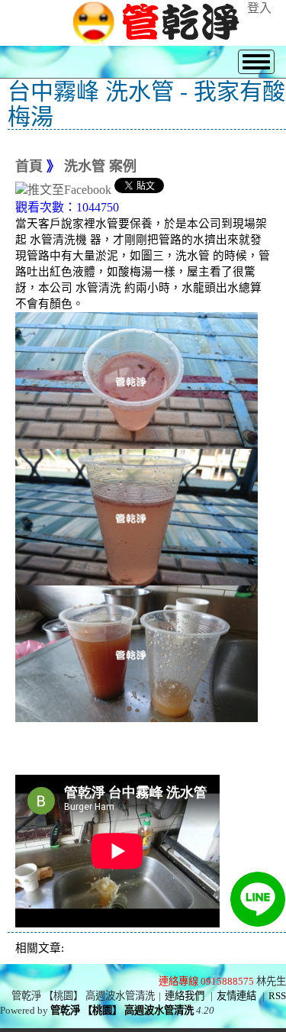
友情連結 (236, 995)
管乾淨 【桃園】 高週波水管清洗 (122, 1010)
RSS (277, 995)
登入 (259, 8)
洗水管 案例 (100, 166)
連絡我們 (184, 995)
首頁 (29, 166)
